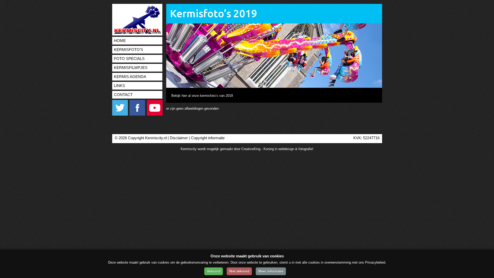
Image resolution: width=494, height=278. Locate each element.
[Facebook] (137, 114)
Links (119, 86)
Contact (123, 95)
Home (120, 41)
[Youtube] (155, 114)
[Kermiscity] (136, 32)
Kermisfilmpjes (130, 68)
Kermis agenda (130, 77)
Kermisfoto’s (128, 50)
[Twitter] (120, 114)
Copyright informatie (208, 138)
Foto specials (129, 59)
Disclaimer (179, 138)
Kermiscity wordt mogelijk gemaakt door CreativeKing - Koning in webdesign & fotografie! (247, 149)
